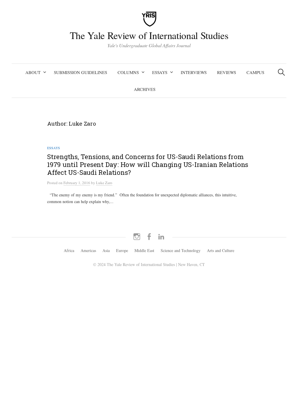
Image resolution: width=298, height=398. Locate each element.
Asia (106, 250)
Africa (69, 250)
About (32, 72)
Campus (255, 72)
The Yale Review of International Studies (149, 35)
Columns (128, 72)
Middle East (144, 250)
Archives (144, 89)
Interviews (194, 72)
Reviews (226, 72)
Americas (88, 250)
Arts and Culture (220, 250)
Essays (159, 72)
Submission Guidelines (80, 72)
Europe (122, 250)
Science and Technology (181, 250)
